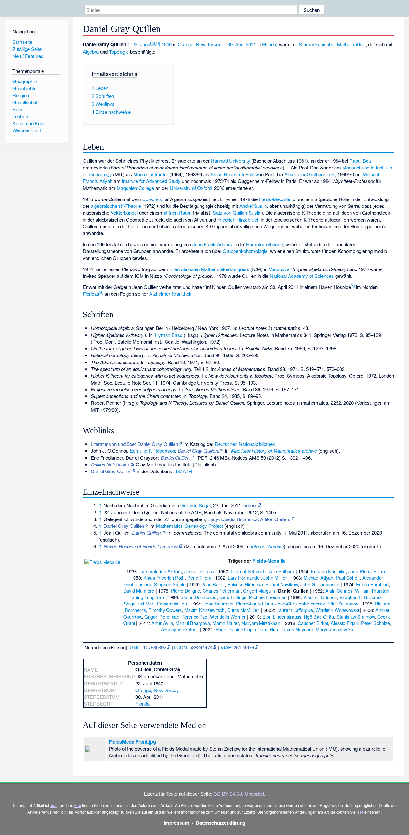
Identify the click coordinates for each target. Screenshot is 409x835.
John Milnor (275, 577)
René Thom (199, 577)
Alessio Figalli (345, 623)
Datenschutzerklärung (220, 822)
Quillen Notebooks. (110, 464)
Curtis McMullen (243, 609)
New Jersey (208, 44)
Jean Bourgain (218, 603)
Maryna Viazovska (334, 629)
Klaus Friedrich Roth (164, 577)
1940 (166, 44)
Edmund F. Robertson (152, 450)
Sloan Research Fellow (235, 174)
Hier (77, 805)
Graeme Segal (195, 505)
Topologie (119, 51)
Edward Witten (172, 603)
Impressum (176, 822)
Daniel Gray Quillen (111, 471)
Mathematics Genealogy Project (189, 525)
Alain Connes (338, 590)
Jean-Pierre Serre (366, 571)
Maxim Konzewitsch (204, 609)
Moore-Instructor (150, 174)
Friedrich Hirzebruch (238, 219)
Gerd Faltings (232, 597)
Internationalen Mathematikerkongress (209, 269)
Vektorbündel (124, 212)
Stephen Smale (170, 584)
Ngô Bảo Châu (319, 616)
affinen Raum (178, 212)
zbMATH (183, 471)
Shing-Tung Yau (147, 597)
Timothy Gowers (165, 609)
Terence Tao (194, 616)
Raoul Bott (360, 160)
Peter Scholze (375, 623)
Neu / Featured (27, 55)
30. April (236, 44)
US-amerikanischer (315, 44)
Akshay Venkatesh (180, 629)
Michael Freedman (268, 597)
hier (53, 805)
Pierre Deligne (185, 590)
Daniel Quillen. (176, 457)
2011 (251, 44)
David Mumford (138, 590)
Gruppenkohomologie (245, 250)
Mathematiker (351, 44)
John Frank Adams (212, 244)
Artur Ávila (162, 623)
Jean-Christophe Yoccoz (300, 603)
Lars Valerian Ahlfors (160, 571)
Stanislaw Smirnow (355, 616)
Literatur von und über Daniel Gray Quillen (134, 444)
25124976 (244, 647)
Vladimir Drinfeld (320, 597)
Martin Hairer (225, 623)
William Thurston (372, 590)
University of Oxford (191, 187)
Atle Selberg (281, 571)
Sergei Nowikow (282, 584)
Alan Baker (213, 584)
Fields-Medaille (274, 199)
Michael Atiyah (318, 577)
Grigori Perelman (161, 616)
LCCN (180, 647)
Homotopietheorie (264, 244)
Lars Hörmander (244, 577)
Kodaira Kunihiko (328, 571)
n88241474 (200, 647)
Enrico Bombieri (372, 584)
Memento (195, 546)
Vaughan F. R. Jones (360, 597)
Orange (185, 44)
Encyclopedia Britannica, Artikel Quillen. (248, 519)
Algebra (91, 51)
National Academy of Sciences (302, 275)
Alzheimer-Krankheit (170, 293)
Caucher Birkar (313, 623)
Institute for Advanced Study (151, 180)
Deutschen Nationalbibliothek (245, 444)
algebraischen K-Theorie (116, 205)
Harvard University (230, 160)
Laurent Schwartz (248, 571)
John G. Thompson (319, 584)
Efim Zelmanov (343, 603)
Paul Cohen (348, 577)
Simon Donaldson (199, 597)
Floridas (91, 293)
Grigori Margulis (259, 590)
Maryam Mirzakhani (261, 623)
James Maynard (297, 629)
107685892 (154, 647)
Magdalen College (135, 187)
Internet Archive (267, 546)
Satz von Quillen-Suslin (237, 212)
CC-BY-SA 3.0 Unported (238, 793)
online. (250, 505)
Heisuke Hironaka (245, 584)
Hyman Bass (168, 335)
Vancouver (280, 269)
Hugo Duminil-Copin (235, 629)
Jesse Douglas (199, 571)
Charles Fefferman (222, 590)
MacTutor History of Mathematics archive (274, 450)
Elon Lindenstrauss (281, 616)
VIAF (225, 647)
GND (135, 647)
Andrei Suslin (253, 205)
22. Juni (140, 44)
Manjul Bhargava (192, 623)
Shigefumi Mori (139, 603)
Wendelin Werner (228, 616)
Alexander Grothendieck (309, 174)
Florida (269, 44)
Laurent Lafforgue (294, 609)
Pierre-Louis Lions (254, 603)
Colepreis (152, 199)
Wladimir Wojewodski (337, 609)
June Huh (268, 629)
